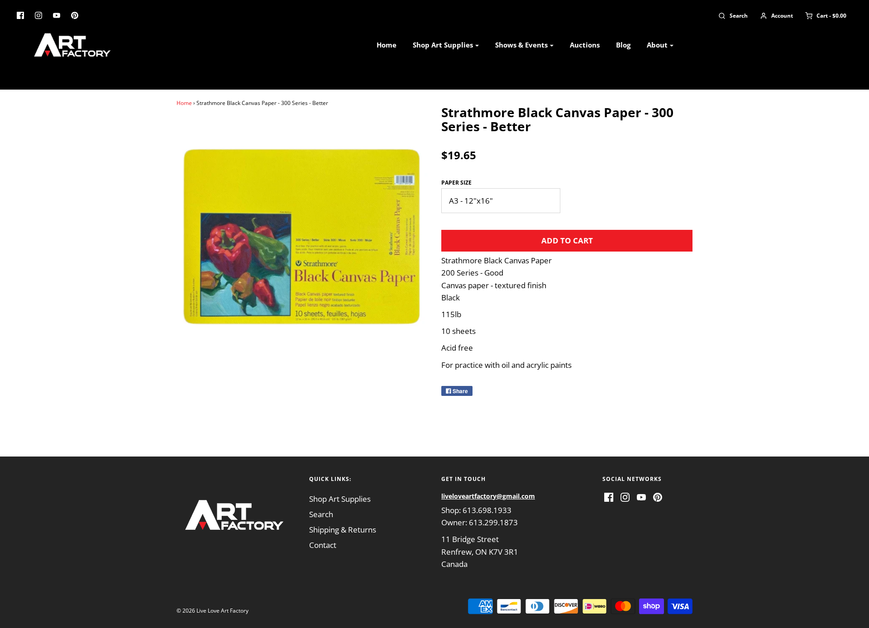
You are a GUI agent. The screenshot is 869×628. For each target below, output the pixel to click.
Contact (322, 545)
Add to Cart (567, 240)
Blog (623, 44)
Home (386, 44)
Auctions (585, 44)
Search (321, 514)
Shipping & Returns (342, 529)
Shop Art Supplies (340, 499)
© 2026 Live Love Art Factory (212, 610)
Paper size (456, 182)
